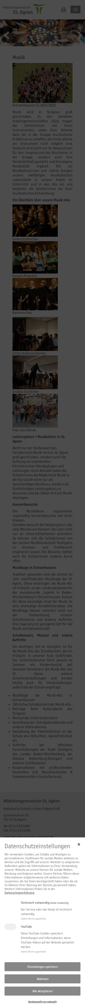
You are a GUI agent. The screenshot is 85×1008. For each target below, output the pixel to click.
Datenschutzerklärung (19, 893)
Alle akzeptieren (42, 991)
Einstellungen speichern (42, 967)
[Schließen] (79, 844)
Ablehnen (43, 979)
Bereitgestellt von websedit (42, 1001)
